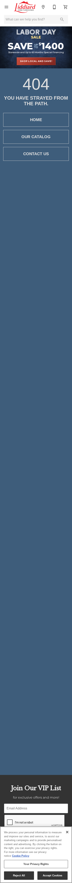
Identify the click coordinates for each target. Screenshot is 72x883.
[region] (36, 854)
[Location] (43, 7)
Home (36, 119)
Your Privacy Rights (35, 864)
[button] (6, 7)
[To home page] (25, 7)
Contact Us (36, 154)
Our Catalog (36, 137)
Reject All (19, 875)
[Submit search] (62, 19)
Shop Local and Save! (36, 61)
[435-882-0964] (54, 7)
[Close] (67, 832)
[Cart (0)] (65, 7)
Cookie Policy (20, 855)
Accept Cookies (52, 875)
